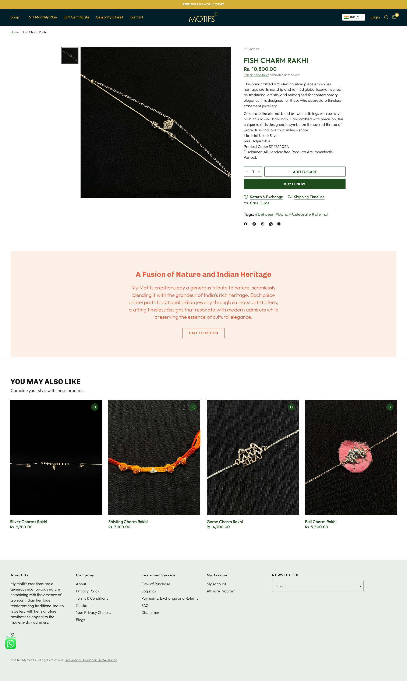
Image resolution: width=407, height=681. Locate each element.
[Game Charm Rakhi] (253, 457)
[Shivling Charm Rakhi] (154, 457)
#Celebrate (300, 214)
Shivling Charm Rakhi (128, 521)
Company (85, 575)
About (81, 583)
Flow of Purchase (155, 583)
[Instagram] (15, 634)
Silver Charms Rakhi (28, 521)
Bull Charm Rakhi (321, 521)
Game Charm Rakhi (225, 521)
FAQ (145, 605)
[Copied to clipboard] (279, 224)
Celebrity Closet (109, 17)
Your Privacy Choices (93, 612)
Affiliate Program (221, 591)
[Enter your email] (359, 586)
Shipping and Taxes (256, 75)
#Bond (281, 214)
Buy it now (294, 184)
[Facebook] (246, 224)
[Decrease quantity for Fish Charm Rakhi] (247, 172)
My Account (218, 575)
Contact (136, 17)
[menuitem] (18, 17)
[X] (255, 224)
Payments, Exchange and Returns (169, 598)
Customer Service (158, 575)
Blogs (80, 619)
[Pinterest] (263, 224)
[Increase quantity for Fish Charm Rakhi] (259, 172)
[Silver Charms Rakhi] (56, 457)
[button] (353, 17)
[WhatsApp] (271, 224)
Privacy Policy (87, 591)
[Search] (386, 17)
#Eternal (320, 214)
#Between (265, 214)
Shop (15, 17)
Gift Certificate (76, 17)
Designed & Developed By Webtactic (91, 660)
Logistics (148, 591)
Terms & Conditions (92, 598)
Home (15, 32)
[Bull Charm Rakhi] (351, 457)
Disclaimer (150, 612)
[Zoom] (222, 56)
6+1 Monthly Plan (43, 17)
